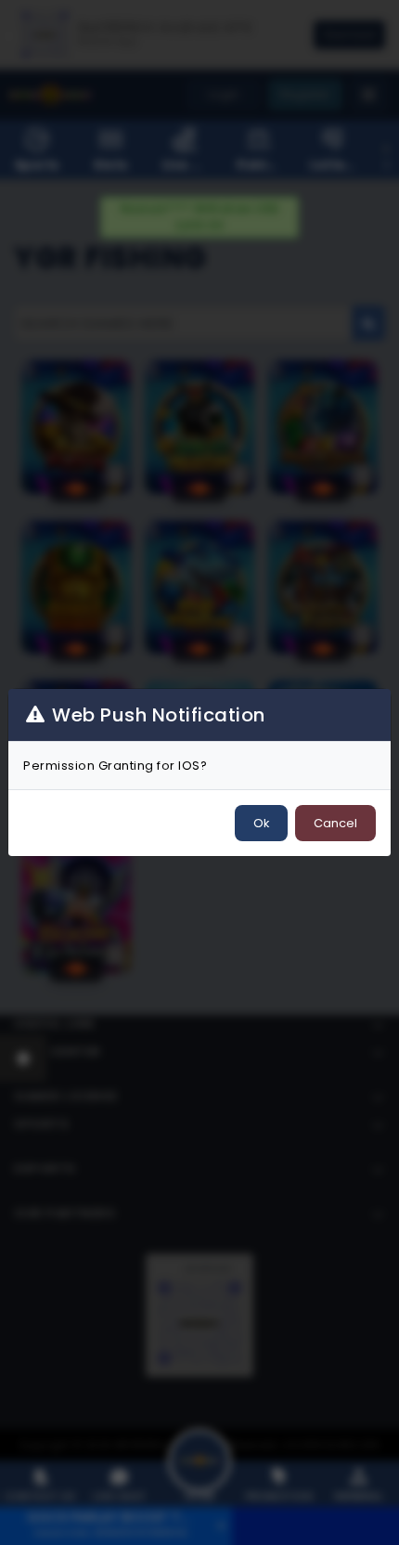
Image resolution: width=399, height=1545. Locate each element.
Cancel (335, 823)
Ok (261, 823)
